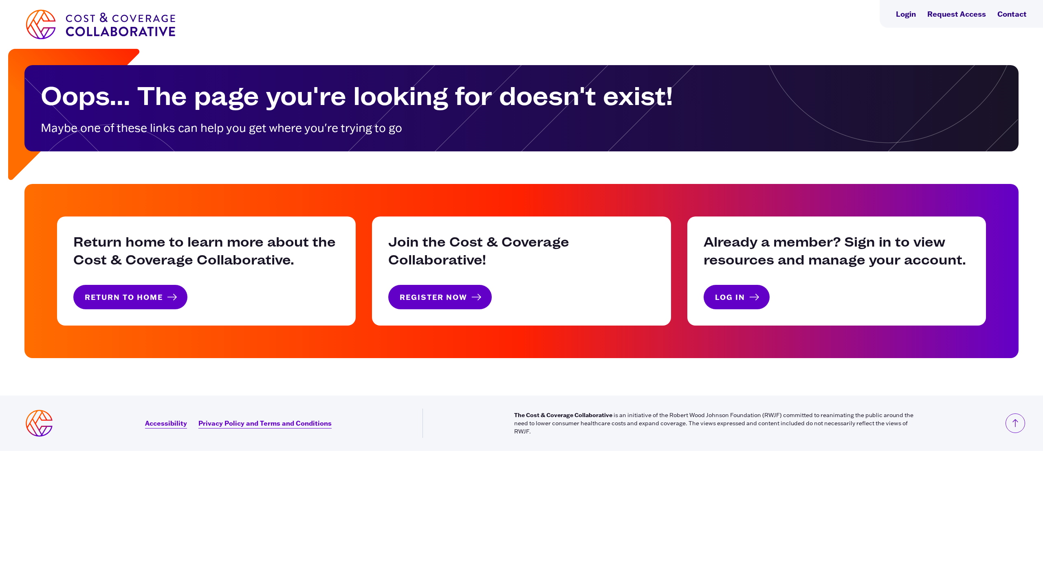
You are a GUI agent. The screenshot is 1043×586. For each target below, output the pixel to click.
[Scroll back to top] (1015, 423)
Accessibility (166, 423)
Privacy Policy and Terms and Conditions (265, 423)
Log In (730, 297)
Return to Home (124, 297)
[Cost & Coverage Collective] (99, 24)
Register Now (433, 297)
